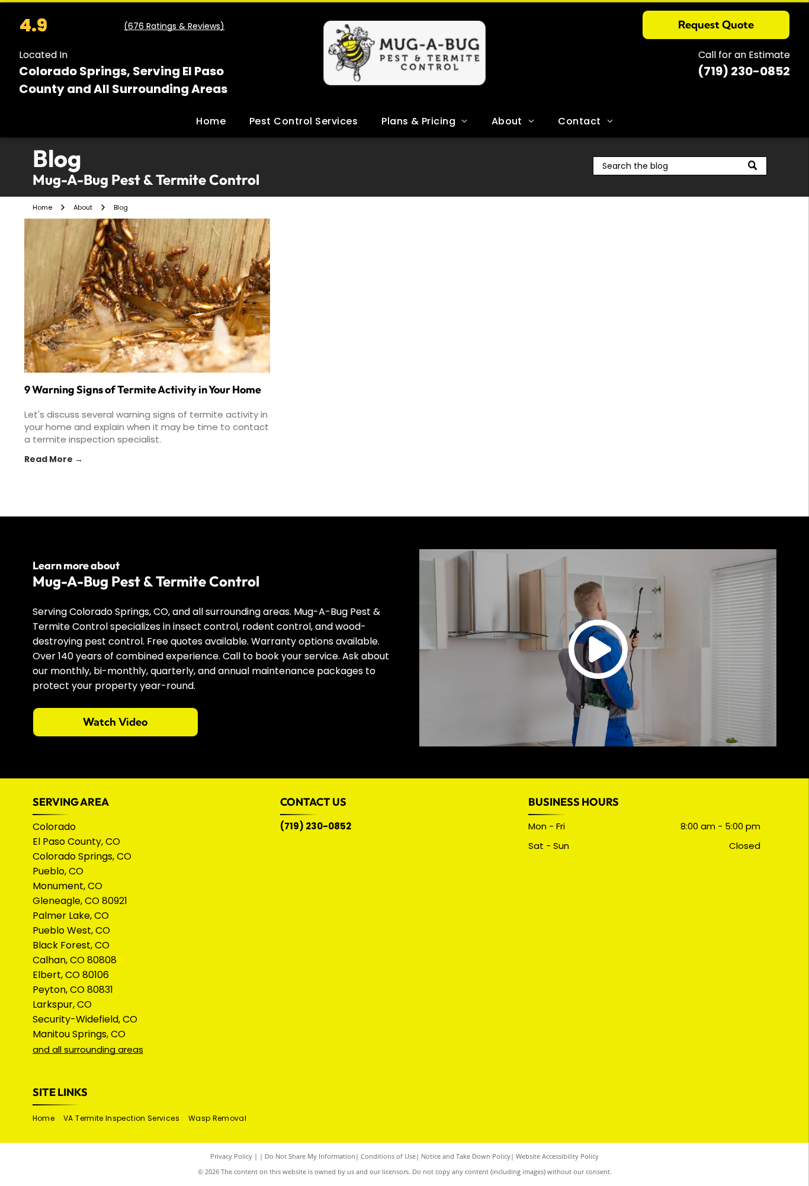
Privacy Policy (231, 1156)
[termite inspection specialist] (147, 296)
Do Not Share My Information (310, 1156)
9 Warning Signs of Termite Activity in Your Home (142, 389)
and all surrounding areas (88, 1049)
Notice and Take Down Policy (466, 1156)
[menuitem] (210, 121)
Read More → (53, 459)
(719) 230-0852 (744, 71)
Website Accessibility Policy (557, 1156)
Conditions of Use (388, 1156)
